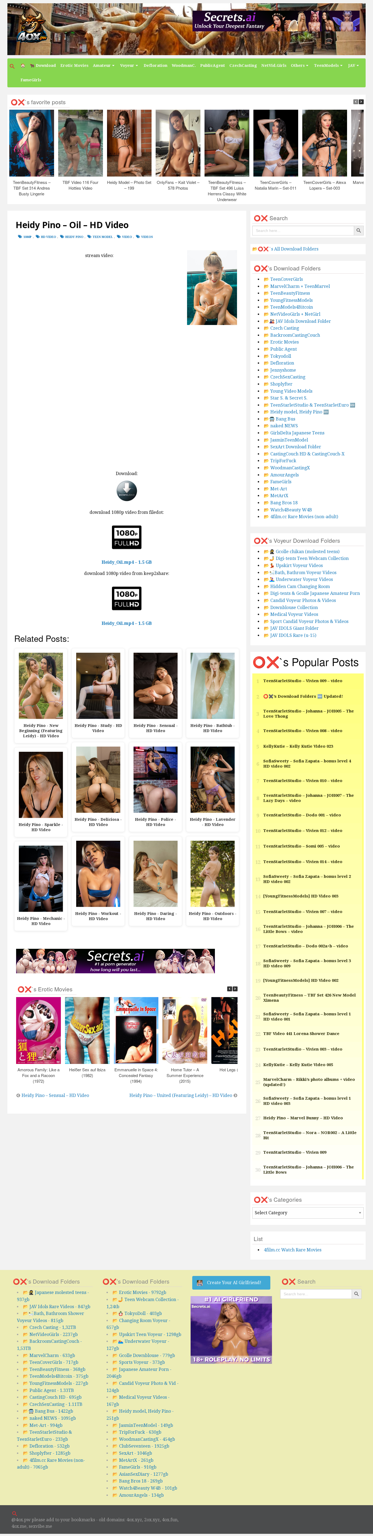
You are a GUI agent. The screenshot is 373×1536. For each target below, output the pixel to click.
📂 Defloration (279, 363)
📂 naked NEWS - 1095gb (49, 1418)
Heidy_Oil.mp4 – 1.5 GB (127, 562)
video (127, 237)
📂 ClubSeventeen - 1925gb (141, 1446)
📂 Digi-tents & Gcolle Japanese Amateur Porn (312, 593)
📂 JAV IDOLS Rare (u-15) (290, 635)
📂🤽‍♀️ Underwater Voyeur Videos (298, 579)
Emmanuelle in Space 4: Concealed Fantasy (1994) (136, 1075)
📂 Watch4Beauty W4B (288, 509)
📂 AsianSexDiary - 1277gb (140, 1474)
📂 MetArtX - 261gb (133, 1460)
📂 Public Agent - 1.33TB (48, 1390)
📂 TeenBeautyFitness (287, 293)
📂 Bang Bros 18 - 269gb (138, 1481)
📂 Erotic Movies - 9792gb (139, 1292)
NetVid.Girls (273, 65)
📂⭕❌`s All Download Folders (285, 249)
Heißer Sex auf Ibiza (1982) (87, 1072)
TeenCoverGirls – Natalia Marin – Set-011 (276, 185)
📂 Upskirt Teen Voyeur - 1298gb (147, 1334)
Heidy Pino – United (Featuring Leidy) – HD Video (180, 1095)
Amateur (102, 65)
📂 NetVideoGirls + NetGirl (292, 314)
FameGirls (30, 80)
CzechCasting (243, 65)
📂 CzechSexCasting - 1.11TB (52, 1404)
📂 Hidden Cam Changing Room (297, 586)
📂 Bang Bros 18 (281, 502)
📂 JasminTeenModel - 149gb (143, 1425)
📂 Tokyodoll (277, 356)
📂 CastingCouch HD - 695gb (52, 1397)
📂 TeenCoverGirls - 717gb (50, 1362)
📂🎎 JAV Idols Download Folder (297, 321)
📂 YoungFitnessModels (288, 300)
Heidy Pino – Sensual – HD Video (55, 1095)
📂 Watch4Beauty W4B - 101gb (145, 1488)
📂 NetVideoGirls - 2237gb (50, 1334)
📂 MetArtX (276, 495)
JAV (351, 65)
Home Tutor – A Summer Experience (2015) (185, 1075)
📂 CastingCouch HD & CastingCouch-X (304, 454)
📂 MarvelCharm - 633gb (49, 1355)
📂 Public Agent (280, 349)
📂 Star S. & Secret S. (285, 398)
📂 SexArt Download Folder (292, 446)
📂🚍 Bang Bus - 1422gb (48, 1411)
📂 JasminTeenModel (286, 440)
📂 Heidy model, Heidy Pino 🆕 (296, 411)
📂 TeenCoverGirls (283, 279)
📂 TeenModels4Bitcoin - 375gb (55, 1376)
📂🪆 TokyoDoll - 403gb (137, 1313)
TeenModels (326, 65)
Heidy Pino (74, 237)
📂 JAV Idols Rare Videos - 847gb (56, 1306)
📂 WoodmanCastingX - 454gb (144, 1439)
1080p (27, 237)
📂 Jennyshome (280, 370)
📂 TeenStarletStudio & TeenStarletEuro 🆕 (309, 405)
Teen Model (103, 237)
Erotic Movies (74, 65)
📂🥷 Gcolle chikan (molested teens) (301, 551)
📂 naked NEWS (281, 425)
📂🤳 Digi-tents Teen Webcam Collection (306, 558)
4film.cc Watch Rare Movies (292, 1249)
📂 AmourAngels (281, 475)
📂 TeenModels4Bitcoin (288, 307)
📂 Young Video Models (288, 391)
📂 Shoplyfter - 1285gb (46, 1453)
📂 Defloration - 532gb (46, 1446)
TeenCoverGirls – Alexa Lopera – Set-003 (324, 185)
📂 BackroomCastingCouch (292, 335)
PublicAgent (212, 65)
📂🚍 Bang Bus (279, 419)
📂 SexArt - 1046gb (132, 1453)
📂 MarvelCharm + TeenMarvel (297, 286)
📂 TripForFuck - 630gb (137, 1432)
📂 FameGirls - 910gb (134, 1467)
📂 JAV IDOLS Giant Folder (291, 628)
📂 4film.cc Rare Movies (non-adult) (301, 516)
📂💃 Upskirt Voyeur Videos (293, 565)
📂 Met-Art (275, 488)
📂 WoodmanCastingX (287, 467)
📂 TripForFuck (280, 460)
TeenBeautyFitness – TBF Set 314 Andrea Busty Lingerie (32, 187)
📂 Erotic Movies (281, 342)
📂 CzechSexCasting (284, 377)
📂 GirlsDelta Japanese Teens (294, 433)
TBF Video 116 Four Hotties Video (81, 185)
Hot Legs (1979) (234, 1069)
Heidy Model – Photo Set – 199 (129, 185)
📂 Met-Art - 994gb (43, 1425)
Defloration (155, 65)
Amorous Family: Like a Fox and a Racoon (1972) (38, 1075)
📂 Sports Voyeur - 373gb (139, 1362)
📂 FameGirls (277, 481)
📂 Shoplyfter (278, 384)
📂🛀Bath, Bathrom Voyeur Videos (300, 572)
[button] (12, 66)
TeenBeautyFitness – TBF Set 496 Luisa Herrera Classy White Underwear (227, 190)
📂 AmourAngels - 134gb (138, 1495)
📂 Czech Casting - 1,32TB (49, 1327)
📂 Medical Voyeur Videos (291, 614)
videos (147, 237)
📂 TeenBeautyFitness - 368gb (54, 1369)
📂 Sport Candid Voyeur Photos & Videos (306, 621)
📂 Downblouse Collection (291, 607)
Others (298, 65)
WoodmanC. (184, 65)
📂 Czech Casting (281, 328)
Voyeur (127, 65)
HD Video (48, 237)
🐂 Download (43, 65)
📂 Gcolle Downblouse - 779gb (144, 1355)
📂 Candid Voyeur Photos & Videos (300, 600)
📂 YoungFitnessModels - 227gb (55, 1383)
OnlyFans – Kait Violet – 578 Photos (178, 185)
